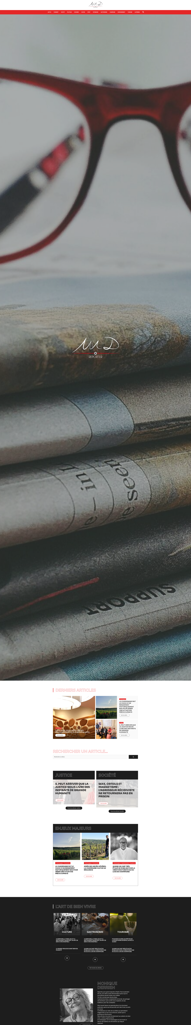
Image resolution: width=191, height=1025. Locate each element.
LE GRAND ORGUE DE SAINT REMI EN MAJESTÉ (67, 949)
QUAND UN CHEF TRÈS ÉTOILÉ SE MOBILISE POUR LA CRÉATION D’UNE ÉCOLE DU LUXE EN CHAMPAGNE (95, 950)
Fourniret (56, 12)
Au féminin (137, 12)
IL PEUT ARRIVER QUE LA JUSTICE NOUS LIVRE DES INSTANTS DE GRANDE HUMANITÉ (127, 728)
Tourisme (130, 12)
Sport (88, 12)
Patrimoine (95, 12)
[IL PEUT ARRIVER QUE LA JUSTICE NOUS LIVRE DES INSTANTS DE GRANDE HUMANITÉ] (106, 729)
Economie (76, 12)
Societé (63, 12)
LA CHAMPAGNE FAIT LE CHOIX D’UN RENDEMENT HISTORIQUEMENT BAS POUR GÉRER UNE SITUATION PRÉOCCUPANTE (127, 706)
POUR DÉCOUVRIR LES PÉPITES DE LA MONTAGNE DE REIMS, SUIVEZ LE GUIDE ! (123, 940)
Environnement (121, 12)
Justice (49, 12)
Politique (69, 12)
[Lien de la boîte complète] (74, 792)
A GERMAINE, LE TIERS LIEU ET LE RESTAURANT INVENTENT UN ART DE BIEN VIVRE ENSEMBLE (67, 940)
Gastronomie (104, 12)
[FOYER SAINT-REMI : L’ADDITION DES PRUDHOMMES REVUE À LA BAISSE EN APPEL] (74, 717)
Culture (83, 12)
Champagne (112, 12)
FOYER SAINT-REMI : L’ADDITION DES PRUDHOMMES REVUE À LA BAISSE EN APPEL (72, 731)
